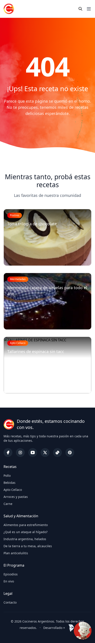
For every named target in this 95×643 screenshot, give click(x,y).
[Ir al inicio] (9, 9)
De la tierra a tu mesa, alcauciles (28, 546)
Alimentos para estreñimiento (26, 525)
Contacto (10, 602)
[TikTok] (57, 452)
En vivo (9, 581)
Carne (8, 504)
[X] (45, 452)
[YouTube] (32, 452)
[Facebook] (8, 452)
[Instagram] (20, 452)
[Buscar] (80, 9)
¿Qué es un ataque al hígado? (26, 532)
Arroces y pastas (16, 497)
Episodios (11, 574)
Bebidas (9, 482)
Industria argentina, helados (25, 539)
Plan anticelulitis (16, 553)
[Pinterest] (69, 452)
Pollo (7, 475)
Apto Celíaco (13, 490)
